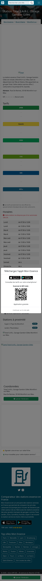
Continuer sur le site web (21, 310)
